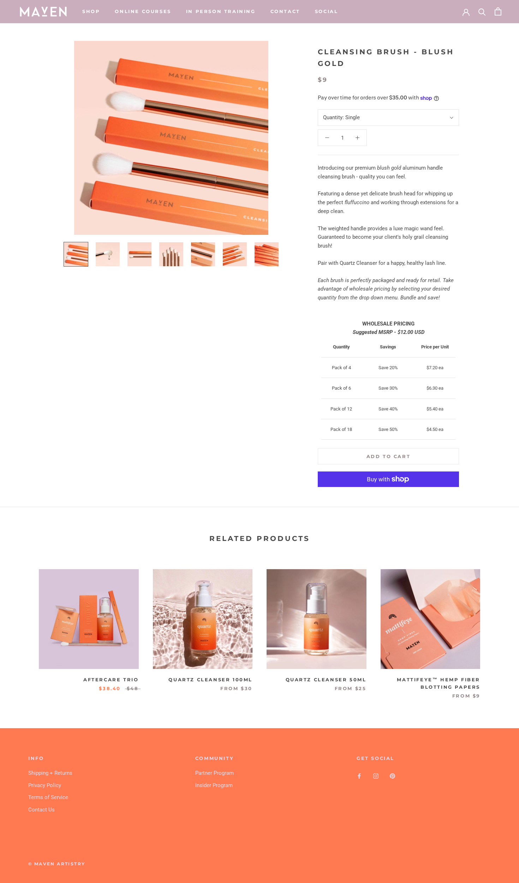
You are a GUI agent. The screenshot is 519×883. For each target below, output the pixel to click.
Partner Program (214, 773)
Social (326, 11)
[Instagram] (375, 775)
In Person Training (221, 11)
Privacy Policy (44, 785)
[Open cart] (498, 11)
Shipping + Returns (50, 773)
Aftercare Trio (110, 679)
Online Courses (143, 11)
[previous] (22, 626)
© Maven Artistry (56, 863)
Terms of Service (48, 797)
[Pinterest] (392, 775)
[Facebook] (359, 775)
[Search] (482, 11)
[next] (497, 626)
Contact (285, 11)
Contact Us (41, 809)
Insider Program (214, 785)
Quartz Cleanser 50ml (326, 679)
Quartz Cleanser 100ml (210, 679)
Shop (91, 11)
